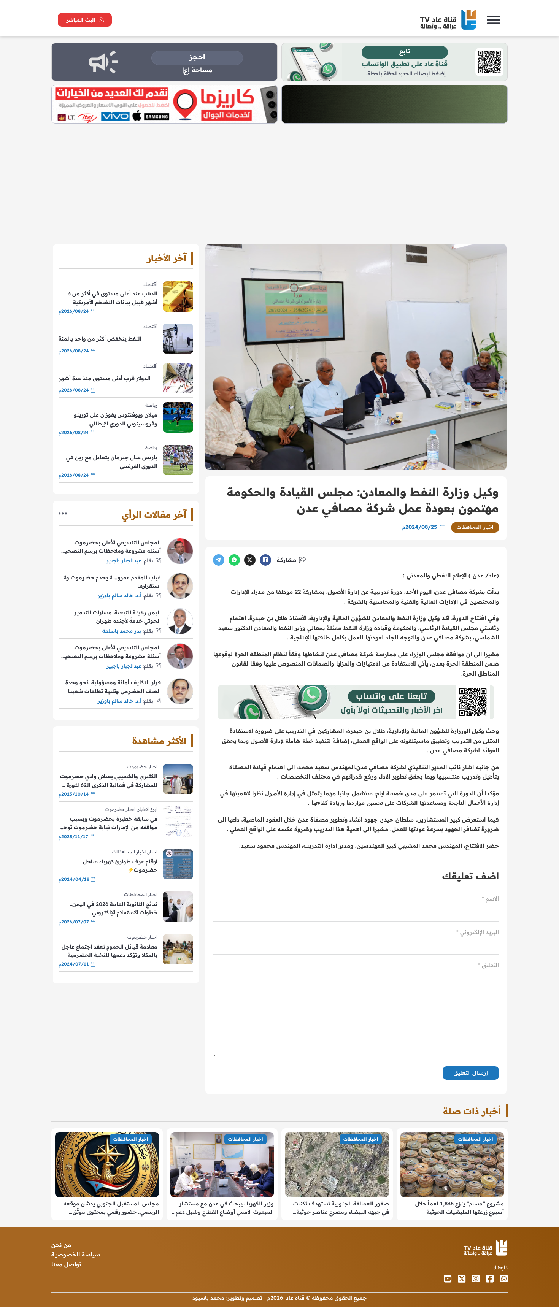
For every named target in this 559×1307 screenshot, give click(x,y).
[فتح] (493, 20)
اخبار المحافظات (475, 527)
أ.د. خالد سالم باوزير (119, 595)
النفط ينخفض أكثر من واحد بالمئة (100, 338)
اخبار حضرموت (142, 766)
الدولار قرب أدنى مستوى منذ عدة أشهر (105, 378)
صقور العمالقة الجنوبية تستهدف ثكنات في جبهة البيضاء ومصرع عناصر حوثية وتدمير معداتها (341, 1208)
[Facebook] (265, 560)
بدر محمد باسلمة (121, 631)
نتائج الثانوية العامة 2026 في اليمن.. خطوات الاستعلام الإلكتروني (113, 908)
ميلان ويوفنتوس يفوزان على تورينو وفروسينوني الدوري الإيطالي (115, 419)
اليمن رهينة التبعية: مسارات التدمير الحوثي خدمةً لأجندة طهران (117, 616)
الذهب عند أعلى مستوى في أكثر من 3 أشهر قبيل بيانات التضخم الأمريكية (112, 297)
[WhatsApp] (234, 560)
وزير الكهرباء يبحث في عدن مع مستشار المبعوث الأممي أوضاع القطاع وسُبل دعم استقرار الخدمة (225, 1208)
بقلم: (148, 560)
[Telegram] (218, 560)
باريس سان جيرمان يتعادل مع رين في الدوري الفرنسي (111, 461)
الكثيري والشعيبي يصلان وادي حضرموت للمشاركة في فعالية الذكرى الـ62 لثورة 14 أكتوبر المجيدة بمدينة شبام (108, 781)
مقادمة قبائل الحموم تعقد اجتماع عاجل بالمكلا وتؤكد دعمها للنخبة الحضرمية (109, 950)
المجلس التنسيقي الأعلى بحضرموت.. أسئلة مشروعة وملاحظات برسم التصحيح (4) (111, 547)
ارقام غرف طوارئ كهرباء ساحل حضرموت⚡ (120, 865)
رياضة (151, 405)
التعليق (488, 965)
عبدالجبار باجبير (123, 560)
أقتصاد (150, 284)
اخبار (152, 852)
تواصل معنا (66, 1264)
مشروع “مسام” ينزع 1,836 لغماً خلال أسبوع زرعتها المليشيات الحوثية (459, 1207)
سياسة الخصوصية (75, 1254)
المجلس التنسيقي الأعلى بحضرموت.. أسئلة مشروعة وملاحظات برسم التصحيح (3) (111, 652)
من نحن (61, 1244)
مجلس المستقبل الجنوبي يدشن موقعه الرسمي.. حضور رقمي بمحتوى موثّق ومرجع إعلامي (111, 1208)
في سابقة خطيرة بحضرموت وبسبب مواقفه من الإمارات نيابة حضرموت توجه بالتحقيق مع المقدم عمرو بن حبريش (108, 823)
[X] (250, 560)
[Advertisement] (279, 180)
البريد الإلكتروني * (477, 932)
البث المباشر (81, 20)
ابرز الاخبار (147, 809)
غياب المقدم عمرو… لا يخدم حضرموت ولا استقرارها (112, 581)
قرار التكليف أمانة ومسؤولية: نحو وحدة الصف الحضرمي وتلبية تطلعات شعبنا (113, 686)
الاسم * (490, 898)
